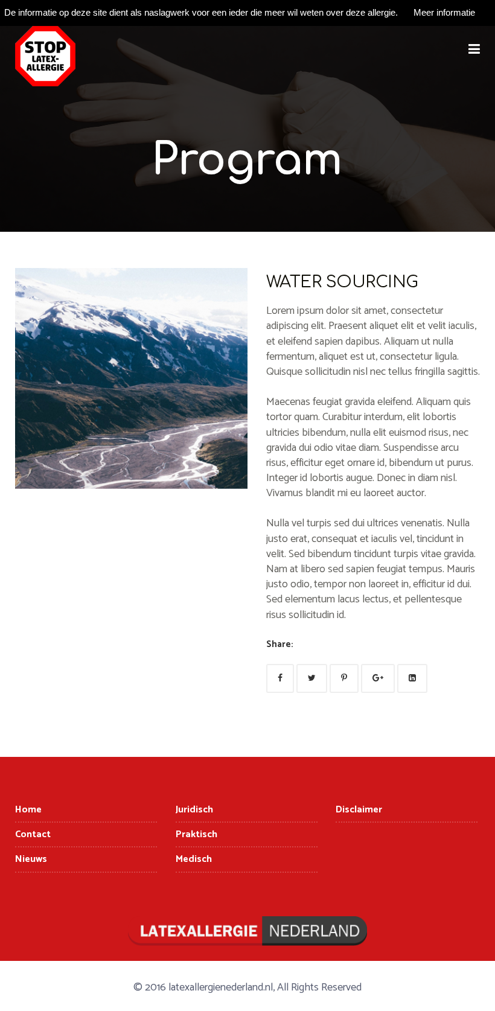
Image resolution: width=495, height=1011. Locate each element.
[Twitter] (311, 678)
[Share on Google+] (378, 678)
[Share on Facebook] (280, 678)
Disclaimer (359, 810)
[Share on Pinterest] (344, 678)
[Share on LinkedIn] (412, 678)
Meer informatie (444, 12)
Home (28, 810)
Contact (33, 834)
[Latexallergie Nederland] (45, 56)
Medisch (194, 859)
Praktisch (196, 834)
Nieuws (31, 859)
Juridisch (194, 810)
